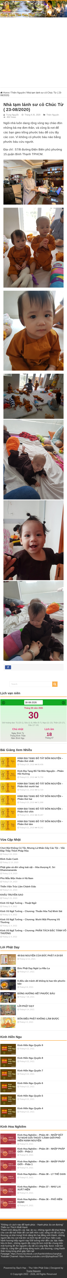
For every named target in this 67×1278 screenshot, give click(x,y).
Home (5, 92)
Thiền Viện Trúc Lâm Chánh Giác (18, 886)
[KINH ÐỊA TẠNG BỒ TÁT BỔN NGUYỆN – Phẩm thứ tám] (8, 825)
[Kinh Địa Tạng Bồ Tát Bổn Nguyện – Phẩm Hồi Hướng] (8, 775)
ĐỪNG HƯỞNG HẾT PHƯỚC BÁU (36, 993)
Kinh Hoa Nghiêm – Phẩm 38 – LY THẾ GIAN (41, 1174)
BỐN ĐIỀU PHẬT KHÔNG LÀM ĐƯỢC (38, 1018)
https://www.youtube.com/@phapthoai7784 (41, 1256)
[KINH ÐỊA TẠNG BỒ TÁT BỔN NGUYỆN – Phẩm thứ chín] (8, 812)
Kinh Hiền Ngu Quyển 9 (30, 1045)
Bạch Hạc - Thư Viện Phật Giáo (32, 1267)
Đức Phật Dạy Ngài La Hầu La (33, 968)
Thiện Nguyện (18, 92)
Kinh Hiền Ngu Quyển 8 (30, 1058)
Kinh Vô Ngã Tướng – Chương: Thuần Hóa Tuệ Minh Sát (31, 911)
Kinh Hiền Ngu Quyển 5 (30, 1095)
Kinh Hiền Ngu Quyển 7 (30, 1070)
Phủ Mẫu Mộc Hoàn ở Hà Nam (16, 878)
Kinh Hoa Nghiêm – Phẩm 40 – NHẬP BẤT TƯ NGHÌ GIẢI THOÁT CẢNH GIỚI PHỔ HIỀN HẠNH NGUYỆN (40, 1138)
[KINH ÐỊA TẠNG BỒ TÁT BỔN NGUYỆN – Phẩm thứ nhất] (8, 762)
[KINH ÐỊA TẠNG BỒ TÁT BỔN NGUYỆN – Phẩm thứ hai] (8, 800)
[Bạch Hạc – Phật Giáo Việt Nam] (33, 8)
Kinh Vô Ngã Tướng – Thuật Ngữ (18, 903)
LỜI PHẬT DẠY (25, 1006)
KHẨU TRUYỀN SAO (11, 894)
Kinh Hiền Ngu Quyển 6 (30, 1083)
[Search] (54, 684)
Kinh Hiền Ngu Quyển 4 (30, 1108)
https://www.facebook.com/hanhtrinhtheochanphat (36, 1253)
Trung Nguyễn (12, 115)
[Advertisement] (33, 54)
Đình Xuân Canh (9, 859)
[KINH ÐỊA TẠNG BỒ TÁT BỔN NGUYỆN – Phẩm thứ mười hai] (8, 787)
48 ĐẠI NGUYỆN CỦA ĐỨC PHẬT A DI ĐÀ (40, 955)
